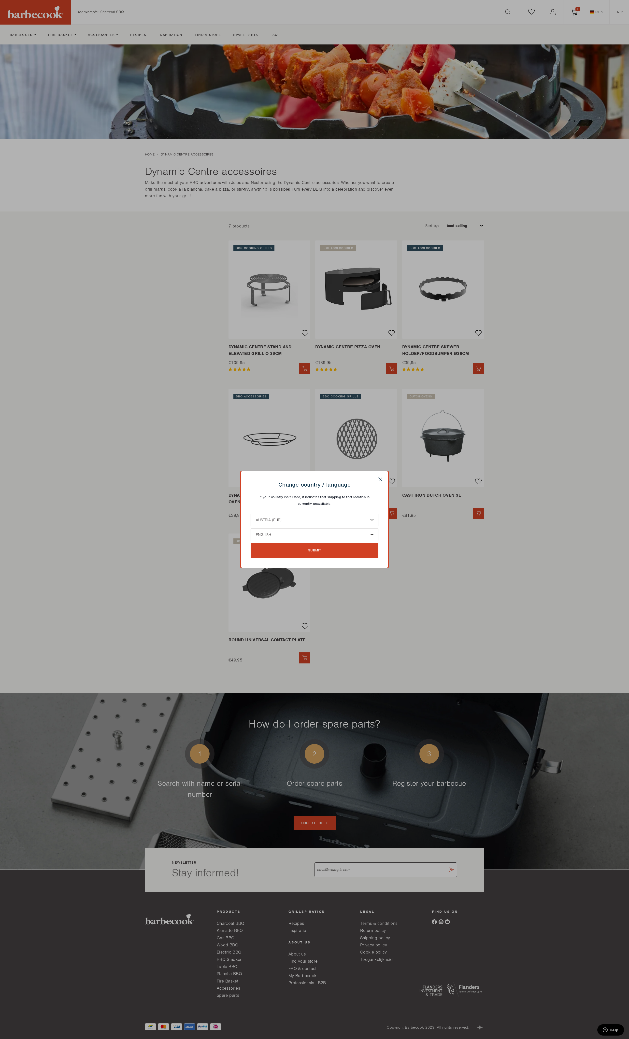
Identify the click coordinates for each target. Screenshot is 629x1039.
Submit (314, 550)
